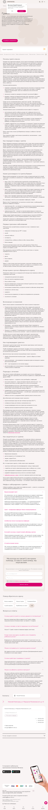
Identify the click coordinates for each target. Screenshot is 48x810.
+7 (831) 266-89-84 (8, 725)
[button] (24, 492)
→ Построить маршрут (11, 715)
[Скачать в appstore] (6, 771)
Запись (23, 808)
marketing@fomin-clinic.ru (8, 797)
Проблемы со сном (21, 605)
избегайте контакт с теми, (11, 475)
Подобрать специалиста (9, 40)
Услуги (33, 808)
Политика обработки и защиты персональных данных (11, 799)
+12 (32, 605)
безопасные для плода (14, 432)
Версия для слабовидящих (10, 803)
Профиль (42, 808)
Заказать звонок (24, 584)
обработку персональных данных (22, 581)
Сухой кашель (8, 605)
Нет (12, 11)
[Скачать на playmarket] (16, 771)
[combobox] (26, 696)
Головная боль (31, 601)
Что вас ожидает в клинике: (9, 735)
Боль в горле (20, 601)
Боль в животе (8, 601)
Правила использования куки (7, 800)
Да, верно (22, 11)
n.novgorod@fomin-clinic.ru (10, 727)
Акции (5, 808)
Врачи (14, 808)
